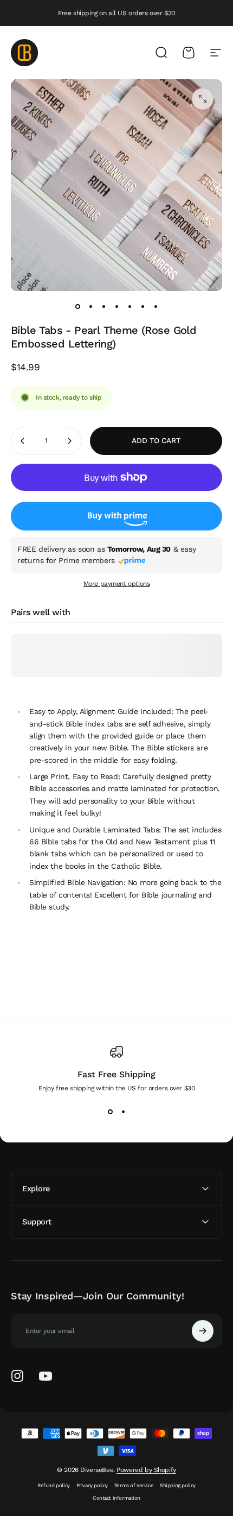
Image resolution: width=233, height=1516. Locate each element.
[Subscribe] (202, 1331)
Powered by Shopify (146, 1470)
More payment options (116, 584)
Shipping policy (178, 1485)
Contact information (116, 1498)
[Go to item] (77, 306)
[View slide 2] (123, 1111)
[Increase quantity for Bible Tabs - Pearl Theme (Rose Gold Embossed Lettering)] (69, 440)
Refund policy (53, 1485)
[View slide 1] (109, 1111)
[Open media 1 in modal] (202, 99)
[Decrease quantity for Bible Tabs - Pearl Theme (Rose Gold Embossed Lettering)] (22, 440)
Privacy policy (92, 1485)
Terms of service (133, 1485)
